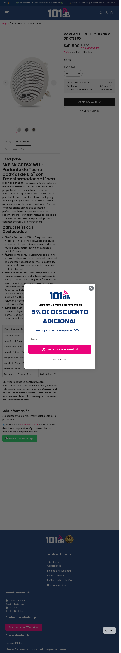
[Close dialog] (91, 288)
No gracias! (60, 359)
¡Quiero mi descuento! (60, 349)
